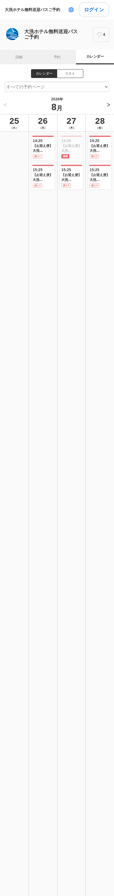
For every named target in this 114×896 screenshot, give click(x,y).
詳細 (19, 57)
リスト (70, 73)
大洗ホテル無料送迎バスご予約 (32, 9)
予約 (57, 57)
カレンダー (95, 56)
